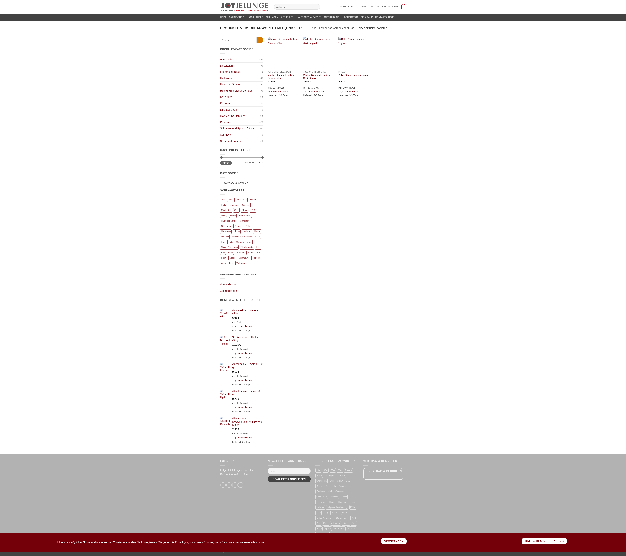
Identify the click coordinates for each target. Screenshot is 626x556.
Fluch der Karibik (229, 221)
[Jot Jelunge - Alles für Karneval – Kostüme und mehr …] (244, 6)
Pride (230, 252)
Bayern (253, 199)
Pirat (258, 247)
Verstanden (393, 541)
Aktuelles (286, 17)
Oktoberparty (247, 247)
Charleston (226, 210)
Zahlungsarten (228, 290)
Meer (249, 242)
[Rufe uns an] (240, 485)
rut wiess (240, 252)
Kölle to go (226, 97)
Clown (244, 210)
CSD (253, 210)
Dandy (224, 215)
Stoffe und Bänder (230, 141)
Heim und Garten (230, 84)
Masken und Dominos (232, 116)
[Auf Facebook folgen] (223, 485)
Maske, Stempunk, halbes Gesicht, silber (281, 76)
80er (245, 199)
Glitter (248, 226)
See (258, 252)
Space (232, 258)
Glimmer (238, 226)
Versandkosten (228, 284)
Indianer (225, 237)
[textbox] (240, 183)
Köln (223, 242)
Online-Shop (236, 17)
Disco (233, 215)
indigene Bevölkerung (242, 237)
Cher (236, 210)
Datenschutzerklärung (544, 541)
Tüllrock (256, 258)
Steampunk (243, 258)
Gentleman (226, 226)
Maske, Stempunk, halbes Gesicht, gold (316, 76)
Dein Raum (367, 17)
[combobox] (241, 183)
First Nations (245, 215)
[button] (348, 7)
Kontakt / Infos (384, 17)
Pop (223, 252)
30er (230, 199)
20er (223, 199)
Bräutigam (234, 205)
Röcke (250, 252)
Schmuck (225, 134)
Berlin (223, 205)
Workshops (256, 17)
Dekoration (351, 17)
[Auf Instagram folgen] (229, 485)
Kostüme (225, 103)
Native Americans (229, 247)
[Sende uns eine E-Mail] (235, 485)
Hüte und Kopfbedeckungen (236, 90)
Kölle (257, 237)
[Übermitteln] (317, 7)
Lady (230, 242)
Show (223, 258)
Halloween (226, 78)
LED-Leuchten (228, 109)
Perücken (225, 122)
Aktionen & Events (309, 17)
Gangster (244, 221)
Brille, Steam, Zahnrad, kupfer (353, 75)
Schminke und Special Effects (237, 128)
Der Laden (272, 17)
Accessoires (227, 59)
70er (237, 199)
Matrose (240, 242)
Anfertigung (331, 17)
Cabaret (246, 205)
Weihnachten (227, 263)
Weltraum (240, 263)
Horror (257, 231)
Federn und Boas (230, 71)
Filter (226, 163)
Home (223, 17)
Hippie (237, 231)
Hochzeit (247, 231)
